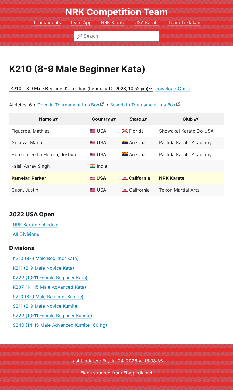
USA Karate (146, 22)
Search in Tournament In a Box (143, 105)
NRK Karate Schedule (35, 224)
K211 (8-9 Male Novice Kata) (43, 268)
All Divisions (26, 234)
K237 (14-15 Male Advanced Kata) (49, 287)
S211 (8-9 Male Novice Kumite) (46, 306)
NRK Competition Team (116, 11)
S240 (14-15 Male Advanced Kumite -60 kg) (60, 325)
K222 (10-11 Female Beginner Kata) (50, 277)
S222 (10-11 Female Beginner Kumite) (52, 315)
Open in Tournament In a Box (68, 105)
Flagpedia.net (138, 373)
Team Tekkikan (184, 22)
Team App (81, 22)
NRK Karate (113, 22)
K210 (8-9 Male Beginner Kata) (46, 258)
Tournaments (47, 22)
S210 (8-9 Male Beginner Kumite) (48, 296)
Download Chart (172, 88)
